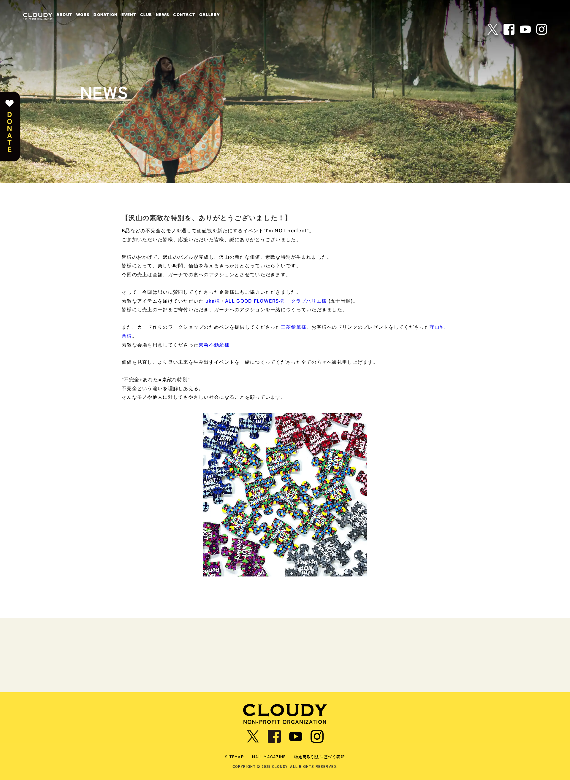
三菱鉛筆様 (293, 327)
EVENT (128, 14)
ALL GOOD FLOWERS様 (254, 301)
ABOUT (64, 14)
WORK (83, 14)
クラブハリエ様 (309, 301)
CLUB (146, 14)
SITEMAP (234, 757)
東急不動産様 (214, 345)
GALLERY (209, 14)
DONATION (105, 14)
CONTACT (184, 14)
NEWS (162, 14)
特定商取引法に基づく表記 (319, 757)
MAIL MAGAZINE (269, 757)
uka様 (212, 301)
